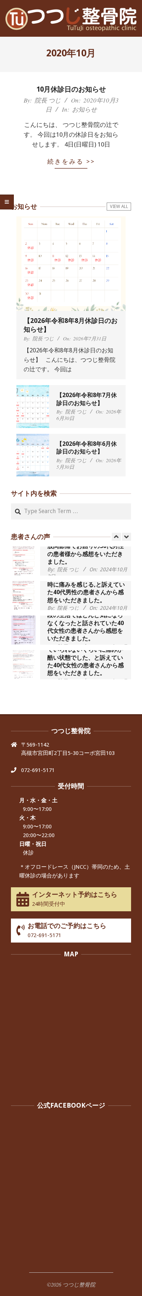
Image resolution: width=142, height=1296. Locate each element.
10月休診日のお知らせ (71, 89)
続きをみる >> (71, 161)
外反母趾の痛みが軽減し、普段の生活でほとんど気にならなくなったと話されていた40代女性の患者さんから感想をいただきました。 (85, 623)
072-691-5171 (38, 770)
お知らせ (84, 109)
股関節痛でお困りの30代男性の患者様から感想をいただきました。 (85, 554)
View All (119, 206)
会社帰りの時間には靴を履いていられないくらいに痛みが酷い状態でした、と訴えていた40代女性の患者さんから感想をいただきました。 (85, 657)
